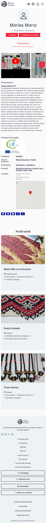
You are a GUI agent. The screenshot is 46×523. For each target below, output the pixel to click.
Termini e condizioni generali (23, 501)
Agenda (23, 447)
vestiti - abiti (27, 170)
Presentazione (23, 43)
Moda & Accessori (23, 160)
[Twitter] (2, 434)
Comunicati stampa (23, 463)
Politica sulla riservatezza (23, 510)
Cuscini (35, 168)
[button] (28, 4)
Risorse (23, 451)
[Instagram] (9, 434)
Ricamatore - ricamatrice (25, 165)
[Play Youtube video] (15, 61)
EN (15, 86)
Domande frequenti (23, 467)
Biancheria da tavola (23, 168)
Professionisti (23, 439)
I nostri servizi (23, 455)
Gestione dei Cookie (23, 515)
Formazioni (23, 443)
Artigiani (19, 156)
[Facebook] (5, 434)
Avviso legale (23, 506)
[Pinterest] (12, 434)
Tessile (33, 160)
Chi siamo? (23, 459)
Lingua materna (7, 86)
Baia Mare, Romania (24, 30)
